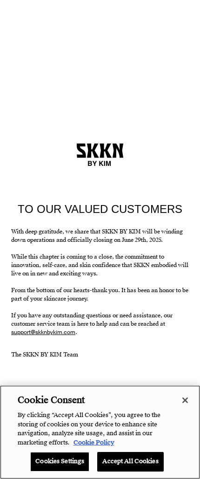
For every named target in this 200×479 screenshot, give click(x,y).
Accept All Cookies (130, 461)
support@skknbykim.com (43, 332)
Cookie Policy (93, 442)
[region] (100, 432)
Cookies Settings (59, 461)
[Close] (185, 400)
